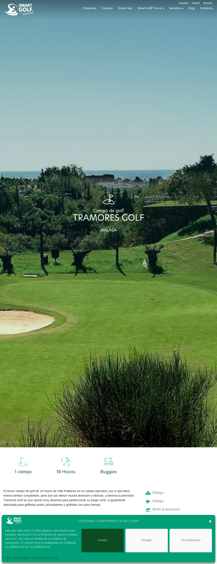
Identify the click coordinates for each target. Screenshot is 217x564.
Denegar (146, 540)
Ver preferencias (191, 540)
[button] (210, 521)
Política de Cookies (17, 557)
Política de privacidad (44, 557)
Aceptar (102, 540)
